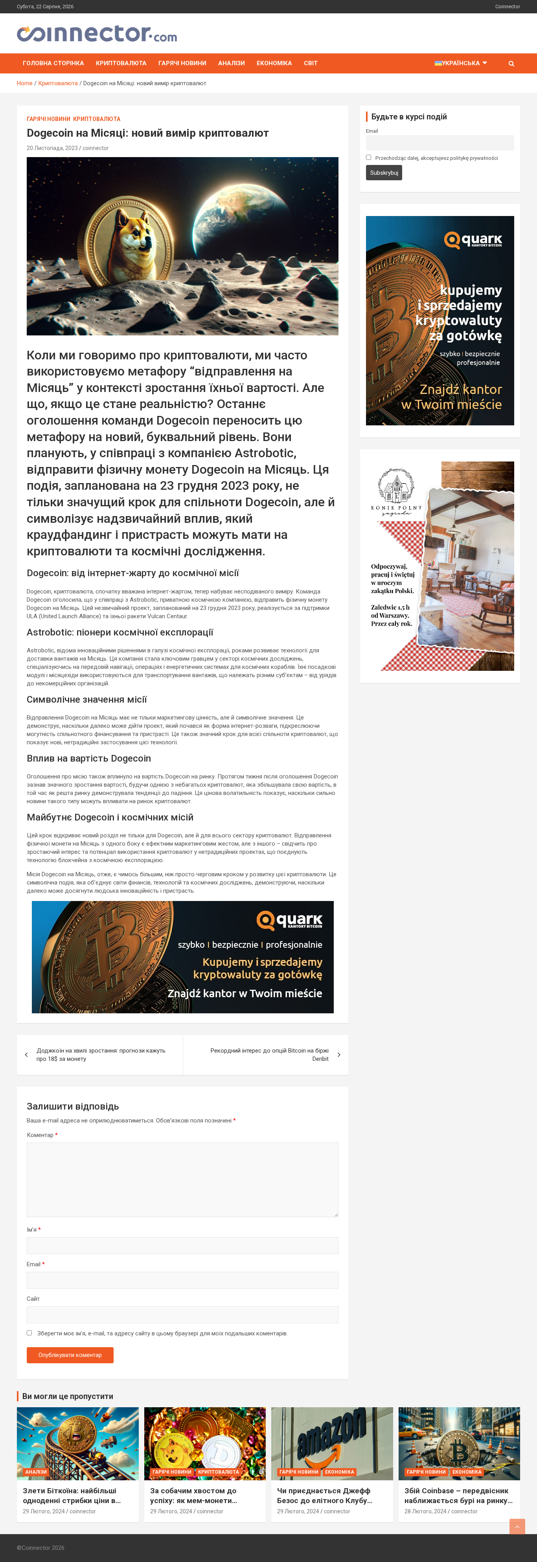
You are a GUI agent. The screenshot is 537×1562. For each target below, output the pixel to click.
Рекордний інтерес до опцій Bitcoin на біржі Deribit (270, 1054)
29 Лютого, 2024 (44, 1511)
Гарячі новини (182, 63)
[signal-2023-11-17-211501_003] (183, 904)
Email (36, 1264)
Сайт (33, 1298)
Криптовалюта (121, 63)
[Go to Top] (517, 1527)
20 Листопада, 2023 (52, 148)
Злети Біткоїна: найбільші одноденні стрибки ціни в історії (69, 1500)
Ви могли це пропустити (67, 1396)
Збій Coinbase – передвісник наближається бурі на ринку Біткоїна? (456, 1500)
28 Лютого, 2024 (426, 1511)
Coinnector (507, 6)
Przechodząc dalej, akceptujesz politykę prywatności (436, 158)
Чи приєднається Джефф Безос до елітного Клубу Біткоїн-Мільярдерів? (323, 1500)
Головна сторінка (53, 63)
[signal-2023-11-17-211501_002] (440, 219)
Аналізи (231, 63)
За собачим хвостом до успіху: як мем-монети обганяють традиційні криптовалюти (193, 1505)
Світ (311, 63)
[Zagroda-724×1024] (440, 465)
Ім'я (34, 1229)
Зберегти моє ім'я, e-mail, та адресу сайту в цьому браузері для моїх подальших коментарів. (162, 1333)
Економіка (274, 63)
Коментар (42, 1135)
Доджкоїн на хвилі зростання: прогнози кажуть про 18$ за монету (101, 1054)
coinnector (96, 148)
